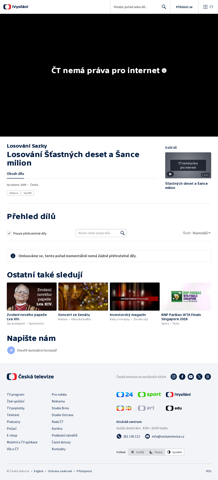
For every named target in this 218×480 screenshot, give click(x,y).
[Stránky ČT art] (146, 409)
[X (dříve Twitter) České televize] (199, 376)
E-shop (12, 435)
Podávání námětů (64, 435)
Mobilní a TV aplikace (22, 442)
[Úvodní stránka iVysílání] (19, 6)
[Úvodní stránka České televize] (30, 376)
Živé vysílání (15, 401)
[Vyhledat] (122, 233)
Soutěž (28, 193)
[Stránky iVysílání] (178, 396)
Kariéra (57, 428)
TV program (15, 394)
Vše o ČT (13, 449)
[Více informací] (164, 71)
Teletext (13, 415)
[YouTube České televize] (190, 376)
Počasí (11, 428)
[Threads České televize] (207, 376)
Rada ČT (58, 421)
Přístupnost (84, 471)
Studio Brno (60, 408)
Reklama (58, 401)
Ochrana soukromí (60, 471)
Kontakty (59, 449)
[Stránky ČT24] (124, 396)
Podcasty (13, 421)
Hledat (164, 7)
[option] (138, 452)
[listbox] (156, 452)
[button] (188, 166)
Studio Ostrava (62, 415)
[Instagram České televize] (173, 376)
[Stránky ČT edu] (174, 409)
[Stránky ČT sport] (149, 396)
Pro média (59, 394)
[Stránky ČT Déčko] (124, 409)
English (38, 471)
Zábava (13, 193)
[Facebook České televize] (182, 376)
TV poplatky (15, 408)
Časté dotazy (61, 442)
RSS (208, 471)
